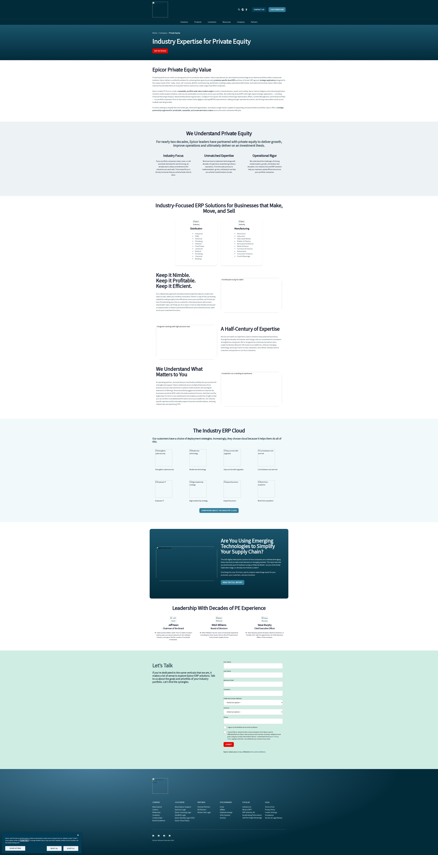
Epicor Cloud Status (182, 820)
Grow (222, 807)
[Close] (78, 835)
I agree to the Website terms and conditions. (242, 727)
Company (163, 33)
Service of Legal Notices (273, 818)
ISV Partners (201, 810)
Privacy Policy (270, 810)
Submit (229, 744)
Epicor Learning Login (183, 812)
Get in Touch (160, 51)
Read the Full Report (232, 582)
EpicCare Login (180, 810)
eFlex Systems (225, 815)
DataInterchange (226, 812)
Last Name (227, 671)
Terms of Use (270, 807)
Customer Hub (277, 9)
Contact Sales (157, 818)
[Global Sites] (243, 9)
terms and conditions (257, 752)
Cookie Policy (24, 840)
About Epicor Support (183, 807)
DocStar (223, 818)
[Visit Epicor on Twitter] (159, 836)
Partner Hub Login (204, 812)
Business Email (229, 680)
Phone (226, 717)
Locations (156, 815)
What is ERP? (247, 810)
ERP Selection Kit (248, 812)
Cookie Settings (271, 812)
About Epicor (157, 807)
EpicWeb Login (180, 815)
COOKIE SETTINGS (15, 848)
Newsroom (156, 812)
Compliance (269, 815)
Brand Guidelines (158, 820)
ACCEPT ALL (70, 848)
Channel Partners (203, 807)
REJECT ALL (54, 848)
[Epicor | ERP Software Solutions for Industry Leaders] (160, 9)
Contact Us (259, 9)
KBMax (222, 810)
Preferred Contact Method (232, 698)
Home (154, 33)
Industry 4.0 (246, 807)
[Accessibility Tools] (246, 9)
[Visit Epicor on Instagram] (164, 836)
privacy (239, 752)
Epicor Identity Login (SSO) (185, 818)
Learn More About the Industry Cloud (219, 510)
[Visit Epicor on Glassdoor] (170, 836)
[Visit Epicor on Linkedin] (153, 836)
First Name (227, 662)
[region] (42, 843)
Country (226, 708)
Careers (155, 810)
